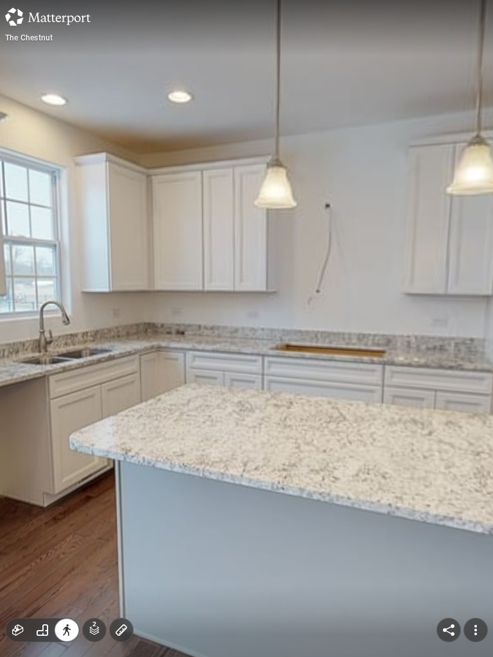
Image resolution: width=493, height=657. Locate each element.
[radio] (18, 630)
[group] (42, 630)
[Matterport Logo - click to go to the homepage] (48, 16)
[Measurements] (121, 630)
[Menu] (475, 630)
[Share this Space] (449, 630)
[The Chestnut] (246, 328)
